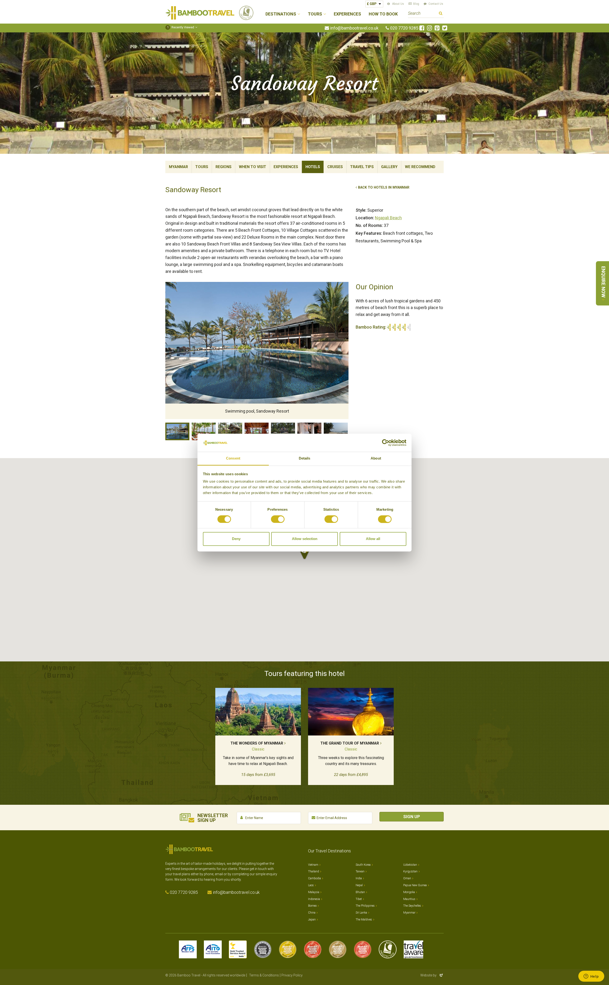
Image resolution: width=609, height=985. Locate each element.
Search (441, 14)
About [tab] (376, 458)
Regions (223, 167)
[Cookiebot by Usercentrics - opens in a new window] (385, 442)
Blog (416, 3)
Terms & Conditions (264, 975)
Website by (432, 975)
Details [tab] (304, 458)
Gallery (389, 167)
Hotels (312, 167)
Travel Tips (362, 167)
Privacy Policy (292, 975)
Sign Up (411, 816)
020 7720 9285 (404, 28)
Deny (236, 539)
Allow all (373, 539)
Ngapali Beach (388, 217)
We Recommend (420, 167)
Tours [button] (315, 14)
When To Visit (252, 167)
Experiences (347, 14)
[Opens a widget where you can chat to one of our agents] (591, 977)
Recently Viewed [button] (180, 27)
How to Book (383, 14)
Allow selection (304, 539)
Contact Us (435, 3)
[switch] (278, 519)
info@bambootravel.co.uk (354, 28)
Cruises (335, 167)
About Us (398, 3)
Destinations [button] (280, 14)
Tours (201, 167)
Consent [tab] (233, 458)
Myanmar (178, 167)
